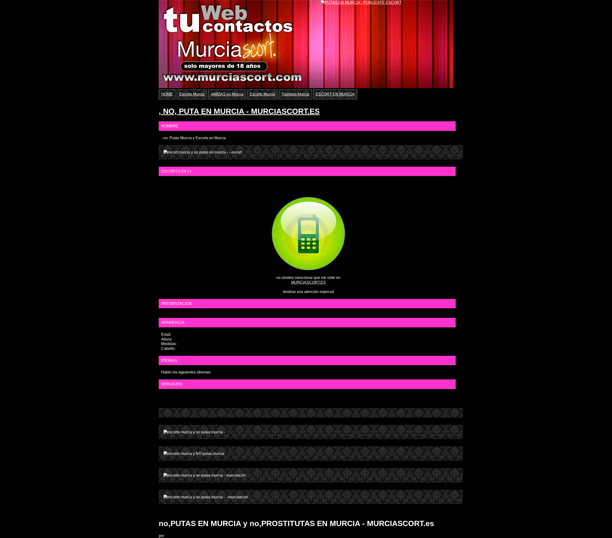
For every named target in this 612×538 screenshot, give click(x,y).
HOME (167, 94)
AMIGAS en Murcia (227, 94)
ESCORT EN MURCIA (335, 94)
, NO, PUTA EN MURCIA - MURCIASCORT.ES (239, 111)
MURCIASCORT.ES (308, 282)
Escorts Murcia (191, 94)
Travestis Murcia (295, 94)
